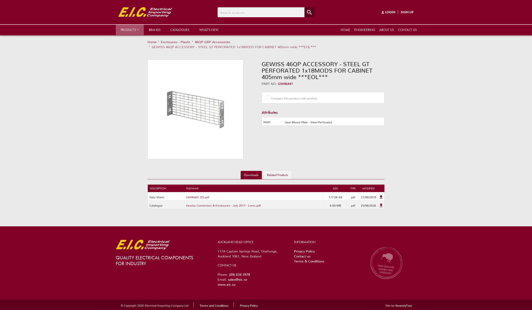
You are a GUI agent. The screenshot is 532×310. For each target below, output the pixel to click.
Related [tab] (277, 175)
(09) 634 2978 (239, 273)
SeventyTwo (403, 305)
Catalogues (179, 30)
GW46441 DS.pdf (197, 196)
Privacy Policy (304, 250)
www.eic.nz (226, 283)
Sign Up (407, 12)
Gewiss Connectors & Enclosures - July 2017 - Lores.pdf (223, 205)
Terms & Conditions (309, 260)
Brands (154, 30)
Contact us (407, 30)
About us (386, 30)
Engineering (364, 30)
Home (345, 30)
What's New (208, 30)
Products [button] (129, 30)
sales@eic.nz (237, 278)
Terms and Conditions (214, 305)
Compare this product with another (294, 98)
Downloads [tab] (251, 175)
